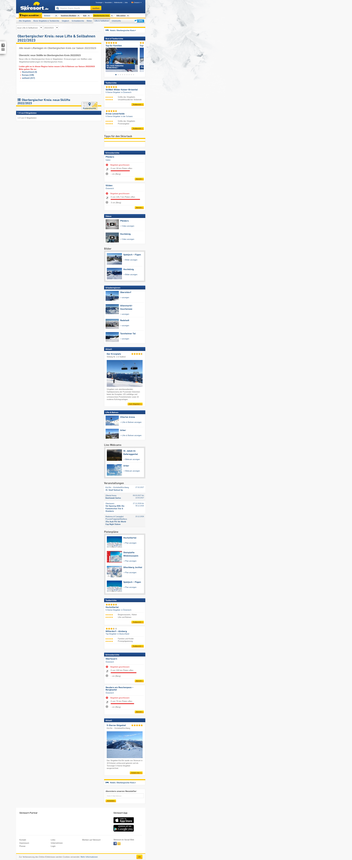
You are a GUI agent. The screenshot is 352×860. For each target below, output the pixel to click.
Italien (108, 160)
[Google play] (123, 831)
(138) (28, 75)
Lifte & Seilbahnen (101, 21)
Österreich (110, 188)
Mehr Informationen (89, 857)
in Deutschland (123, 634)
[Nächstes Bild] (142, 59)
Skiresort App (120, 813)
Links (53, 840)
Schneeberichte (78, 21)
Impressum (24, 843)
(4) (29, 72)
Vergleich (65, 21)
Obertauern (111, 659)
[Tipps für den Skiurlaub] (138, 21)
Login (53, 846)
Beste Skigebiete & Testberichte (46, 21)
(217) (28, 78)
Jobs (126, 2)
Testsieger (99, 2)
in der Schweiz (127, 116)
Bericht (138, 179)
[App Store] (123, 823)
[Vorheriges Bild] (108, 59)
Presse (22, 846)
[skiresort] (34, 7)
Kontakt (22, 840)
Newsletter (108, 2)
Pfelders (110, 157)
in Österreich (126, 92)
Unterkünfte (116, 21)
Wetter (89, 21)
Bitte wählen (121, 16)
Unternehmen (57, 843)
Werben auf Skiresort (91, 840)
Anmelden (111, 801)
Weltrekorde (118, 2)
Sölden (109, 186)
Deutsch (137, 2)
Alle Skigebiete (25, 21)
